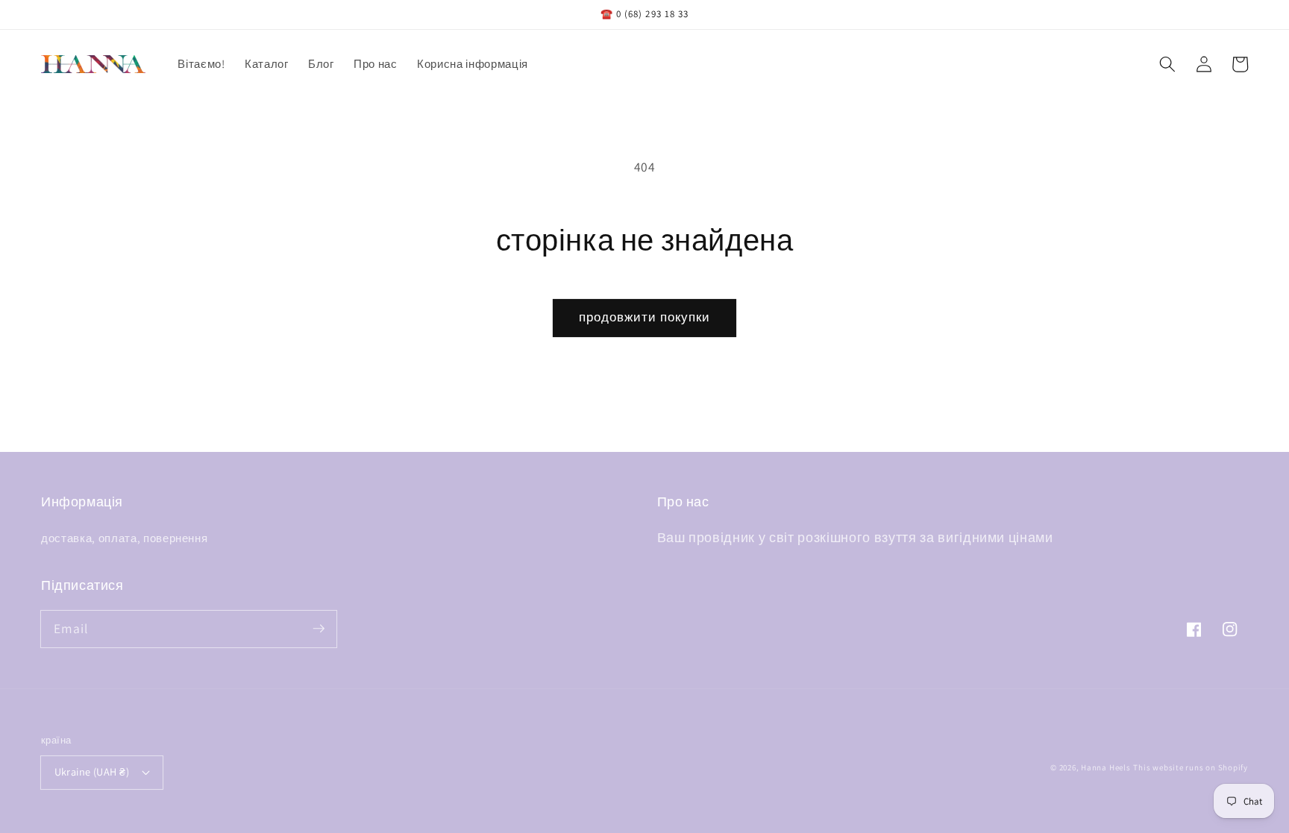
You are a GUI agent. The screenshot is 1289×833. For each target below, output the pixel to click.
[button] (1167, 64)
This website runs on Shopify (1190, 767)
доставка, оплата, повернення (124, 537)
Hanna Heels (1105, 767)
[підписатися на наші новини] (318, 629)
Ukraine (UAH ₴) (92, 771)
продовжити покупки (645, 317)
